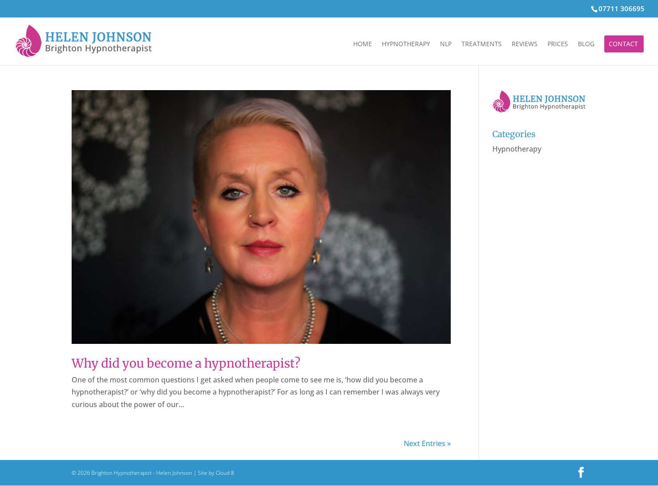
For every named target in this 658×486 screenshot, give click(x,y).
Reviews (525, 44)
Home (362, 44)
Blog (586, 44)
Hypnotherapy (406, 44)
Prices (557, 44)
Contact (623, 44)
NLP (446, 44)
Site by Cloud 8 (216, 473)
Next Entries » (427, 443)
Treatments (481, 44)
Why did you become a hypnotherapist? (186, 363)
